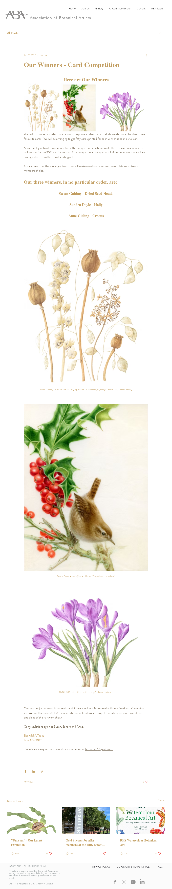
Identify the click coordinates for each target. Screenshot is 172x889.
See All (161, 800)
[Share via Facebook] (25, 771)
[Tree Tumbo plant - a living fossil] (31, 820)
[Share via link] (42, 771)
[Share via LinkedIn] (33, 771)
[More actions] (146, 55)
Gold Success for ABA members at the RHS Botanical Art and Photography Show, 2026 (86, 842)
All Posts (12, 33)
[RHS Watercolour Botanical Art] (140, 820)
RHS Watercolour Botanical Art (138, 842)
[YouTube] (133, 882)
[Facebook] (115, 882)
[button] (160, 33)
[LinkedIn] (142, 882)
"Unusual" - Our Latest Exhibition (26, 842)
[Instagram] (124, 882)
